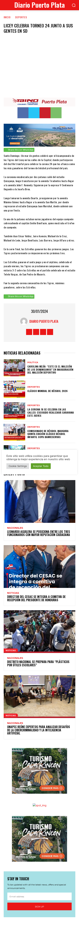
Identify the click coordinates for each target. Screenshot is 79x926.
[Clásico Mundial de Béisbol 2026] (14, 389)
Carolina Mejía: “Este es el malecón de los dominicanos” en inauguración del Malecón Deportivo (50, 369)
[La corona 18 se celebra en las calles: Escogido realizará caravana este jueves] (14, 410)
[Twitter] (34, 112)
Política (32, 362)
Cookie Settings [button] (18, 466)
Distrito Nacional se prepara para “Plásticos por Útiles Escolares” (38, 663)
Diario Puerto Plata (43, 321)
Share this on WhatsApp (21, 150)
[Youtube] (50, 332)
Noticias (13, 593)
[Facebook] (22, 112)
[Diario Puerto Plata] (24, 321)
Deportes (21, 17)
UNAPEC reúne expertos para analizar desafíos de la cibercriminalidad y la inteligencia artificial (38, 730)
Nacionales (15, 528)
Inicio (7, 17)
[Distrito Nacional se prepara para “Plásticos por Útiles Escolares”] (39, 631)
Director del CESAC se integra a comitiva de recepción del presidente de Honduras (36, 598)
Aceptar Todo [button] (41, 466)
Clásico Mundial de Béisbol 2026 (47, 391)
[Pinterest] (45, 112)
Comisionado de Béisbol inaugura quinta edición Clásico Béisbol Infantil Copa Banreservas (48, 434)
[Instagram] (36, 332)
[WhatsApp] (56, 112)
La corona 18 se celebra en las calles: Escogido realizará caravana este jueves (50, 412)
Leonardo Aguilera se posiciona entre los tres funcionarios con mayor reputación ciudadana (38, 533)
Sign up (39, 906)
